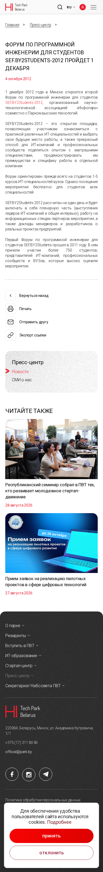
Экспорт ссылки (32, 335)
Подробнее (59, 822)
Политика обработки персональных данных (43, 800)
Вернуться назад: (34, 295)
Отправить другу (33, 322)
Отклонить (51, 852)
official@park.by (18, 752)
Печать (25, 309)
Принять (51, 836)
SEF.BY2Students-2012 (24, 102)
